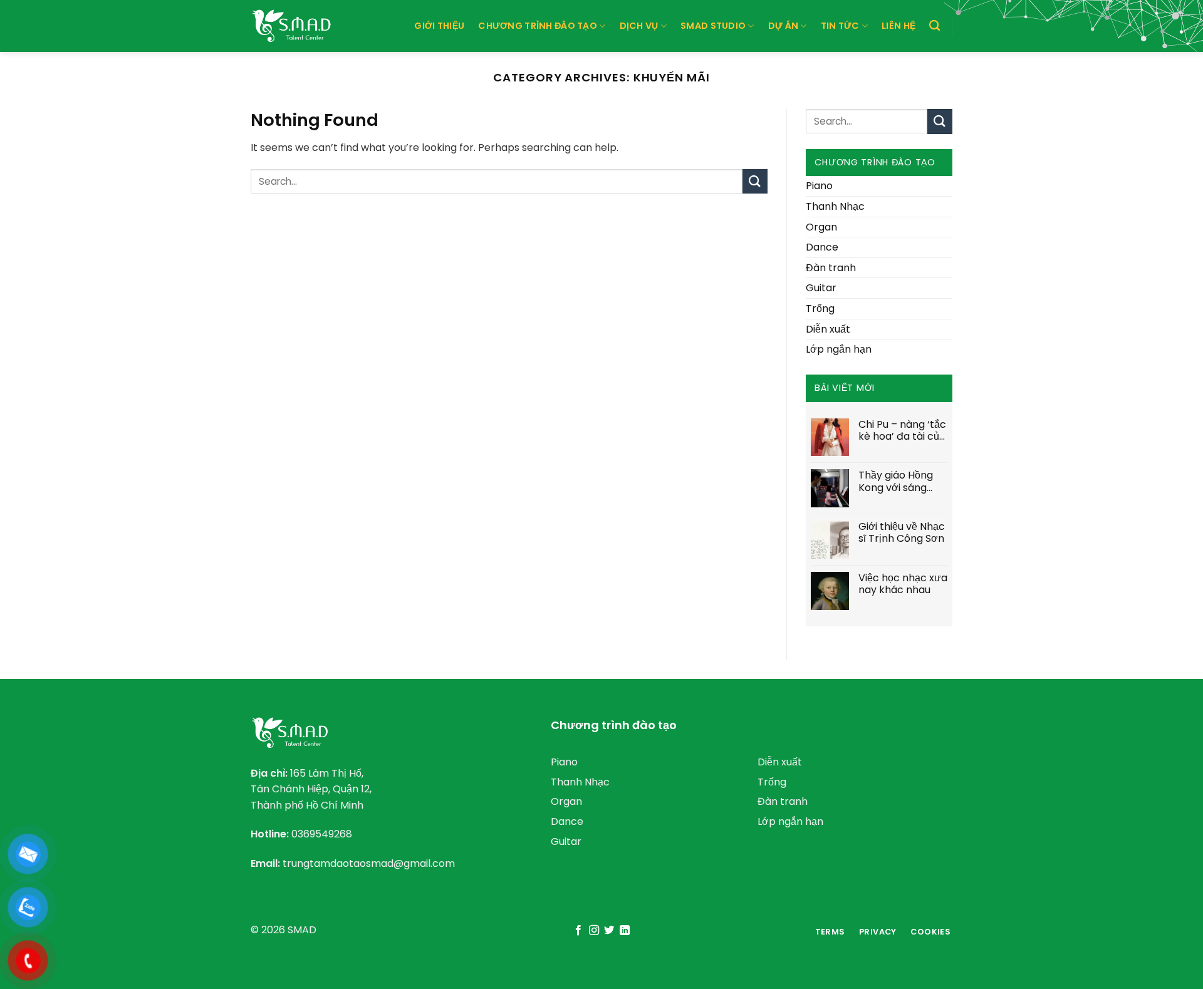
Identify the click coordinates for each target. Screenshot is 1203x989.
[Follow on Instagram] (594, 930)
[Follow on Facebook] (578, 930)
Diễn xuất (828, 329)
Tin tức (840, 25)
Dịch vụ (639, 25)
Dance (822, 247)
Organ (821, 227)
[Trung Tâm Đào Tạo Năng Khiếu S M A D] (294, 26)
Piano (819, 186)
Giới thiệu (439, 25)
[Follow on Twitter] (609, 930)
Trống (820, 308)
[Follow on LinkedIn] (625, 930)
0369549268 (321, 834)
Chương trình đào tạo (537, 25)
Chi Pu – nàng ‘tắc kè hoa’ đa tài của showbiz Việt (902, 430)
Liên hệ (898, 25)
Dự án (783, 25)
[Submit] (755, 181)
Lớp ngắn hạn (839, 349)
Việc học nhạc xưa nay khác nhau (902, 584)
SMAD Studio (713, 25)
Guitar (821, 288)
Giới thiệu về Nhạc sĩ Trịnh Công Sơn (901, 532)
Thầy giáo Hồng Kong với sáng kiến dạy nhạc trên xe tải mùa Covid (895, 481)
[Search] (934, 26)
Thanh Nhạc (835, 206)
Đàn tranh (831, 268)
